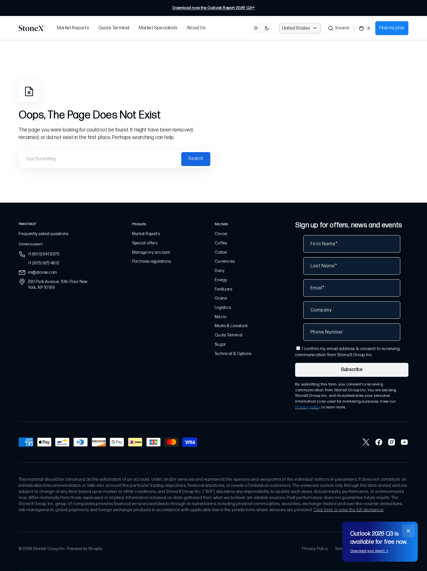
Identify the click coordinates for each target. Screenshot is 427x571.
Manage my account (151, 252)
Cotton (221, 252)
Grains (221, 298)
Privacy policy (308, 407)
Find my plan (391, 28)
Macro (220, 316)
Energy (221, 280)
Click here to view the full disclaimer (348, 509)
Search (195, 158)
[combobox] (115, 159)
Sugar (220, 344)
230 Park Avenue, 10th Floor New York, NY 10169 (58, 284)
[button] (338, 28)
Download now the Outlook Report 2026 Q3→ (214, 7)
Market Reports (146, 233)
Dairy (220, 270)
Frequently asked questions (43, 233)
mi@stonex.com (42, 272)
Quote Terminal (228, 335)
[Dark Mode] (261, 28)
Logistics (223, 307)
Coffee (221, 243)
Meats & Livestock (231, 325)
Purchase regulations (151, 261)
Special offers (144, 243)
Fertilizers (223, 289)
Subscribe (352, 369)
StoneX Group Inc (49, 548)
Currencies (225, 261)
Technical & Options (233, 353)
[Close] (408, 531)
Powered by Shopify (85, 548)
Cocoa (221, 233)
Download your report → (369, 551)
